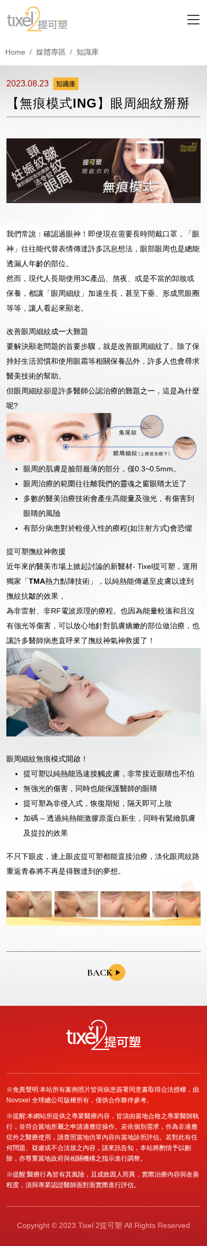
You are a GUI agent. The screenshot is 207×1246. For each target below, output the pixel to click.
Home (15, 52)
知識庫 (87, 52)
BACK (100, 972)
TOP (192, 1172)
